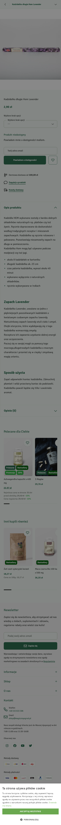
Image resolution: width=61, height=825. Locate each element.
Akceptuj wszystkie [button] (30, 811)
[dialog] (30, 804)
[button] (30, 819)
